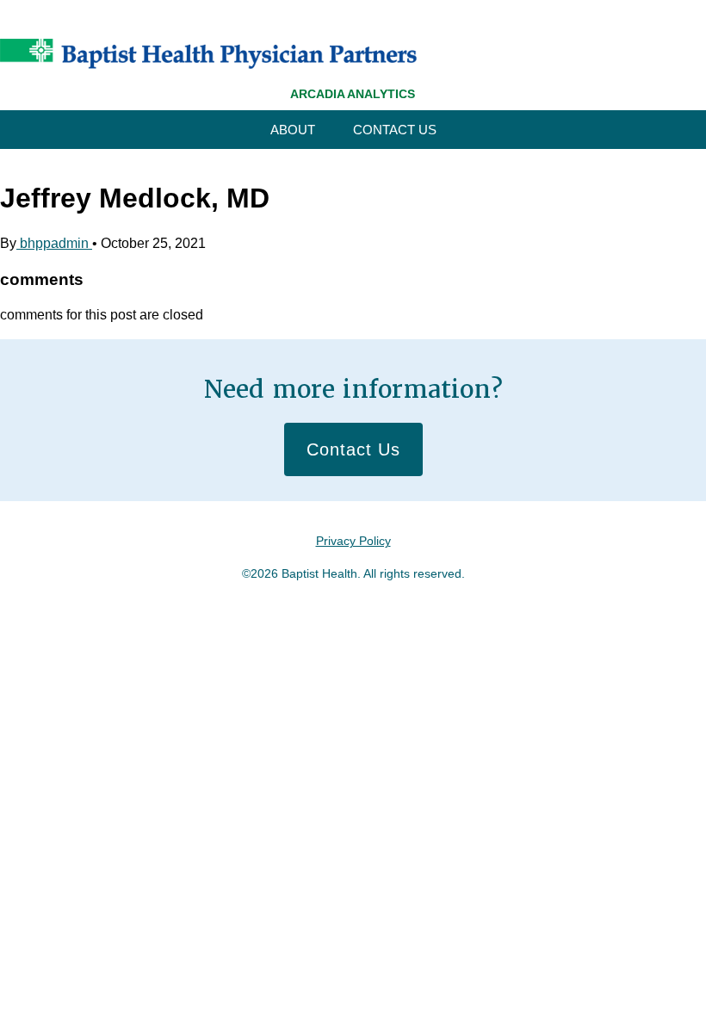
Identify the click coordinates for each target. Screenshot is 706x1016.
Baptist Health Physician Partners (208, 54)
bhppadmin (54, 243)
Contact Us (395, 129)
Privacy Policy (353, 541)
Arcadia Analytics (352, 94)
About (292, 129)
